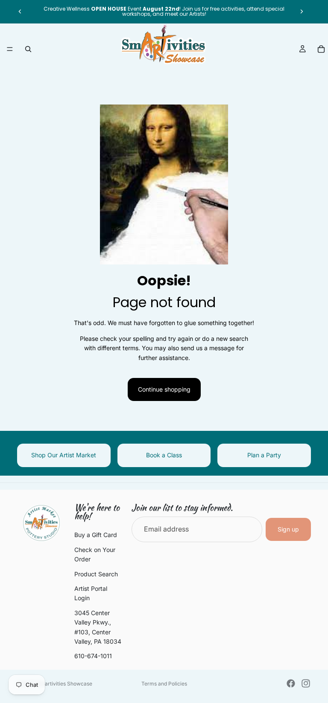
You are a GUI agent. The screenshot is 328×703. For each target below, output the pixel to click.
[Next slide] (301, 11)
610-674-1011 (93, 655)
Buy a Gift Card (95, 534)
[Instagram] (306, 683)
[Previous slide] (20, 11)
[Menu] (10, 49)
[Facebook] (291, 683)
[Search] (28, 49)
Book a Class (164, 455)
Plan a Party (264, 455)
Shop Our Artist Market (63, 455)
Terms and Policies (164, 683)
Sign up (288, 529)
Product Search (96, 573)
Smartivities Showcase (64, 683)
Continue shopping (164, 389)
